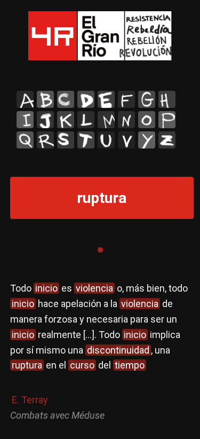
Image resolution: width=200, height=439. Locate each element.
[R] (45, 139)
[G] (146, 99)
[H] (166, 99)
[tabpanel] (100, 352)
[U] (106, 139)
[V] (126, 139)
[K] (65, 119)
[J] (45, 119)
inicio (46, 288)
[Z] (166, 139)
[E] (106, 99)
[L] (85, 119)
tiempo (130, 365)
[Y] (146, 139)
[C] (65, 99)
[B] (45, 99)
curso (82, 365)
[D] (85, 99)
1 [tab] (100, 250)
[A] (25, 99)
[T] (85, 139)
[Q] (25, 139)
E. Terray (30, 399)
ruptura (27, 365)
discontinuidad (118, 350)
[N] (126, 119)
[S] (65, 139)
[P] (166, 119)
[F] (126, 99)
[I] (25, 119)
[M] (106, 119)
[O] (146, 119)
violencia (94, 288)
